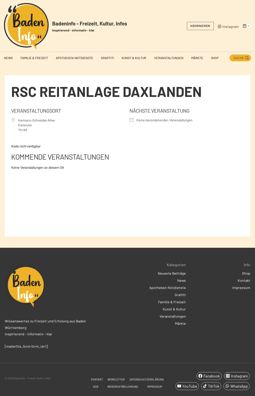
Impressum (241, 287)
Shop (215, 58)
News (8, 58)
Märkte (197, 58)
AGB (95, 386)
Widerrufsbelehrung (122, 386)
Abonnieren (200, 25)
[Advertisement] (127, 201)
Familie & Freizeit (34, 58)
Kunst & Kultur (134, 58)
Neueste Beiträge (172, 273)
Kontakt (244, 280)
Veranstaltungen (168, 58)
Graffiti (107, 58)
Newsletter (116, 379)
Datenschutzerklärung (146, 379)
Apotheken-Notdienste (74, 58)
